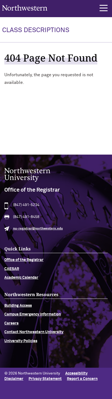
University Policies (20, 341)
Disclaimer (13, 379)
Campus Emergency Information (32, 314)
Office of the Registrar (23, 260)
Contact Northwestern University (33, 332)
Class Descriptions (35, 30)
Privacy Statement (45, 379)
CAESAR (11, 269)
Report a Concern (82, 379)
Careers (11, 323)
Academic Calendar (21, 278)
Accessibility (76, 373)
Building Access (18, 306)
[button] (103, 8)
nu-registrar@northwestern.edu (38, 228)
